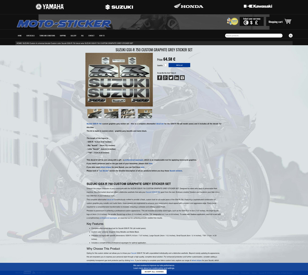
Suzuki (89, 123)
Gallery (73, 35)
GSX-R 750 (97, 123)
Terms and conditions (47, 35)
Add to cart (179, 65)
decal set (110, 199)
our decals (103, 170)
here (150, 163)
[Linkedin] (176, 77)
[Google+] (165, 77)
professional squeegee (133, 160)
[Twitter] (171, 77)
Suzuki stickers (176, 170)
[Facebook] (159, 77)
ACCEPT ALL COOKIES (154, 271)
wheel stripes (105, 167)
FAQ (82, 35)
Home (20, 35)
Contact (91, 35)
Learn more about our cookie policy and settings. (154, 268)
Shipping (63, 35)
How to (102, 35)
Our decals (30, 35)
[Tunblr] (182, 77)
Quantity (160, 65)
